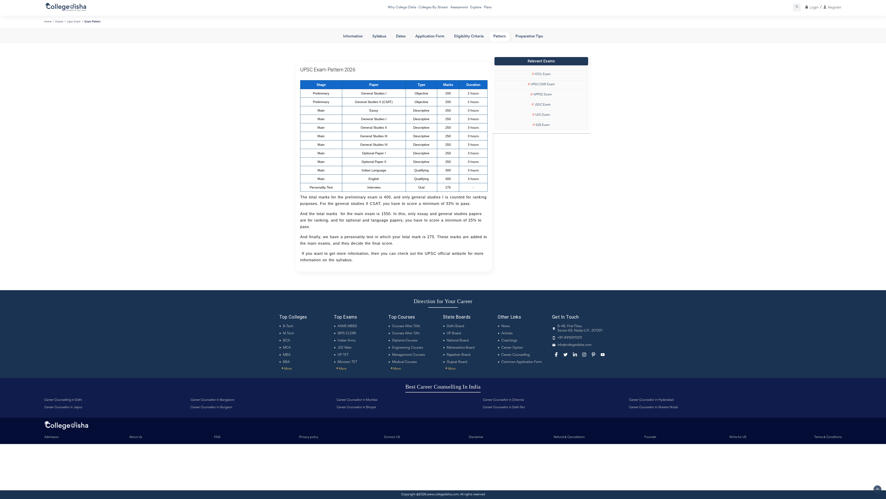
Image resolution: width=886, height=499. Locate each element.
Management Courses (408, 354)
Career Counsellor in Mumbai (357, 400)
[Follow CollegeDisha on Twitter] (565, 354)
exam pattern (92, 22)
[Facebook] (556, 354)
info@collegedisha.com (574, 345)
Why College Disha (402, 7)
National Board (458, 340)
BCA (286, 340)
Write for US (737, 437)
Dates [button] (401, 36)
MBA (286, 354)
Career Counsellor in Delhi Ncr (504, 407)
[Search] (797, 7)
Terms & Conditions (828, 437)
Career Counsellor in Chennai (503, 400)
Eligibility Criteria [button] (469, 36)
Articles (506, 333)
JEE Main (345, 347)
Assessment (459, 7)
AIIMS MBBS (347, 326)
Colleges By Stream (433, 7)
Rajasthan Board (458, 354)
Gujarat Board (457, 362)
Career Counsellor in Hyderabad (651, 400)
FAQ (217, 437)
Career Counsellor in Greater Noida (653, 407)
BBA (286, 362)
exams (59, 22)
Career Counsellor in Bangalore (212, 400)
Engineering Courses (407, 347)
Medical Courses (404, 362)
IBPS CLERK (347, 333)
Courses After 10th (406, 326)
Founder (650, 437)
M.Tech (288, 333)
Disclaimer (476, 437)
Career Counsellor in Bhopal (356, 407)
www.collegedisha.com (443, 494)
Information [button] (353, 36)
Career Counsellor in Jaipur (63, 407)
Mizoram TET (347, 362)
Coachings (509, 340)
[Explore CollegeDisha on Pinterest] (593, 354)
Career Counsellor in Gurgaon (211, 407)
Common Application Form (521, 362)
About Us (135, 437)
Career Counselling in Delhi (63, 400)
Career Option (512, 347)
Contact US (392, 437)
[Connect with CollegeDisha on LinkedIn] (575, 354)
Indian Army (347, 340)
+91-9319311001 (569, 337)
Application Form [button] (429, 36)
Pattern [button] (499, 36)
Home (47, 22)
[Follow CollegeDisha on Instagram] (584, 354)
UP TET (343, 354)
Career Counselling (515, 354)
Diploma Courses (404, 340)
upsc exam (74, 22)
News (505, 326)
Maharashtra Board (461, 347)
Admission (51, 437)
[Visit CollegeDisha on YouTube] (603, 354)
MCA (287, 347)
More (286, 369)
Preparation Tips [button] (529, 36)
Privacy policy (308, 437)
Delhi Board (455, 326)
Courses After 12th (406, 333)
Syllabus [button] (379, 36)
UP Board (454, 333)
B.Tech (288, 326)
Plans (487, 7)
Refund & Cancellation (569, 437)
